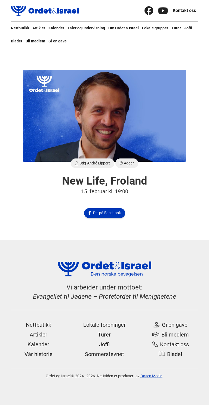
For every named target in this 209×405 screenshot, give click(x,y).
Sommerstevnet (104, 354)
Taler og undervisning (86, 28)
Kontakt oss (184, 10)
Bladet (16, 41)
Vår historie (38, 354)
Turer (176, 28)
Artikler (38, 28)
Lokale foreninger (104, 325)
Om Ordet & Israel (123, 28)
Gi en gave (57, 41)
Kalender (56, 28)
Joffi (188, 28)
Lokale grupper (155, 28)
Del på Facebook (104, 213)
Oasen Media (151, 376)
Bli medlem (35, 41)
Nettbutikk (20, 28)
